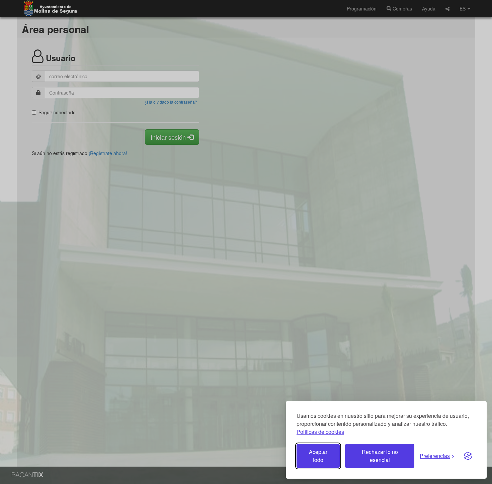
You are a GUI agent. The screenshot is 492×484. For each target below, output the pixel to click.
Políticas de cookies (320, 432)
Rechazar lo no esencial (380, 456)
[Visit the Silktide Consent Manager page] (468, 456)
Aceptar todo (318, 456)
